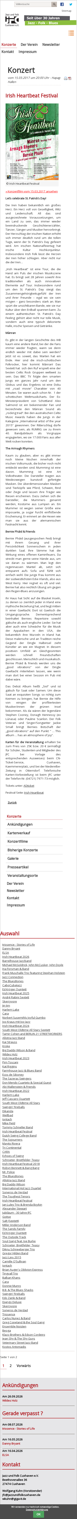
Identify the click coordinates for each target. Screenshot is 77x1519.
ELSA (5, 953)
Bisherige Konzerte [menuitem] (22, 850)
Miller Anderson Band (16, 1225)
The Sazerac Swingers (16, 1078)
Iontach (7, 1119)
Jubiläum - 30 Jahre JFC (16, 1213)
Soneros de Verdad (15, 1192)
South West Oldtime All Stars (21, 1103)
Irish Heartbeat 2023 (15, 1058)
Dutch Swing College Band (19, 1135)
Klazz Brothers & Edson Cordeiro (23, 1335)
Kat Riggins (9, 1066)
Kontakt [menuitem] (7, 51)
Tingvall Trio (10, 1273)
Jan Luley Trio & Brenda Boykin (22, 1205)
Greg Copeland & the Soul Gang (23, 1322)
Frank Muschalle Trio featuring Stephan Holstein (33, 973)
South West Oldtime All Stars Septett (26, 1030)
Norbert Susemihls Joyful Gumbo (24, 1018)
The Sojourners (12, 1140)
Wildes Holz (10, 1054)
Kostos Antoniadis (14, 1347)
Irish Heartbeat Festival (17, 1131)
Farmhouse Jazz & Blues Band (22, 1070)
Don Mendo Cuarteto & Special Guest (26, 1083)
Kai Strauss (9, 1042)
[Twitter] (71, 5)
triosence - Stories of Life (18, 945)
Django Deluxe (12, 1302)
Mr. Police (8, 1172)
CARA (6, 1152)
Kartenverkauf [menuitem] (18, 833)
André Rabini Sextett (15, 997)
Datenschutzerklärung (37, 1509)
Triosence (8, 1314)
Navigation (71, 33)
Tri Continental (11, 1148)
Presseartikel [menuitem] (17, 867)
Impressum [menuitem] (28, 51)
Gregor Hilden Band (15, 1253)
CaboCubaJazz (12, 985)
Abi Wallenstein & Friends (19, 1087)
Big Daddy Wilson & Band (18, 1050)
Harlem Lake (10, 1010)
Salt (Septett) (10, 1221)
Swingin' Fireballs (13, 1107)
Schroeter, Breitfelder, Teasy (21, 1160)
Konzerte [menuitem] (8, 44)
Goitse (6, 1217)
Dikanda (7, 1111)
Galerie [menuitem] (13, 858)
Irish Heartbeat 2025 (15, 993)
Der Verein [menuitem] (29, 44)
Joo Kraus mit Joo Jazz (16, 1022)
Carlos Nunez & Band (16, 1318)
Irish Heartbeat (34, 792)
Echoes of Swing (13, 1156)
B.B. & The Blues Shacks (17, 1290)
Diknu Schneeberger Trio (18, 1249)
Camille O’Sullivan (14, 1261)
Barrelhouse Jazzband (16, 961)
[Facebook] (62, 5)
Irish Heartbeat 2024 (15, 1026)
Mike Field (8, 1123)
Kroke (6, 1046)
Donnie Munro (11, 1286)
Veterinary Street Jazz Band (20, 1343)
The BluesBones (13, 981)
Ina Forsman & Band (15, 969)
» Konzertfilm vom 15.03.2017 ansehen (32, 191)
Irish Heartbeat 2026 (15, 957)
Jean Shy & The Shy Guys (18, 1338)
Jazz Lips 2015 (11, 1257)
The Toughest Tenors (16, 1196)
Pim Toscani (10, 1062)
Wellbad (7, 1115)
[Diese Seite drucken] (65, 79)
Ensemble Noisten (14, 1326)
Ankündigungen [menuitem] (20, 824)
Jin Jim (6, 1005)
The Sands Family (13, 1229)
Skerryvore (9, 1001)
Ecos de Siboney (13, 1075)
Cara (5, 1013)
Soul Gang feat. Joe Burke (19, 1241)
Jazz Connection (12, 977)
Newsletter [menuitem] (51, 44)
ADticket (29, 786)
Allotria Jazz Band (13, 1038)
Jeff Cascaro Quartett (16, 1099)
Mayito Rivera (11, 1143)
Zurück (12, 802)
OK (39, 1514)
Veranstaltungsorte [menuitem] (22, 875)
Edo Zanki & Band (13, 1298)
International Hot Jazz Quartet (21, 1188)
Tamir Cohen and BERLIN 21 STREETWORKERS (32, 1034)
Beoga (6, 1330)
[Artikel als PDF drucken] (69, 79)
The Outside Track (14, 1237)
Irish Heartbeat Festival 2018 (21, 1164)
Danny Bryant (11, 948)
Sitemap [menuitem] (66, 10)
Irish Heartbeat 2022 (15, 1091)
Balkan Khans (11, 1278)
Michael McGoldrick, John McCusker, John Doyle (32, 965)
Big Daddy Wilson (13, 1184)
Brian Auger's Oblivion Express (22, 1270)
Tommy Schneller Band (17, 1127)
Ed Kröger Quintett (14, 989)
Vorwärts (24, 1366)
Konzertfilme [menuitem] (17, 841)
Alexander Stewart (14, 1208)
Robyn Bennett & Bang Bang (20, 1168)
